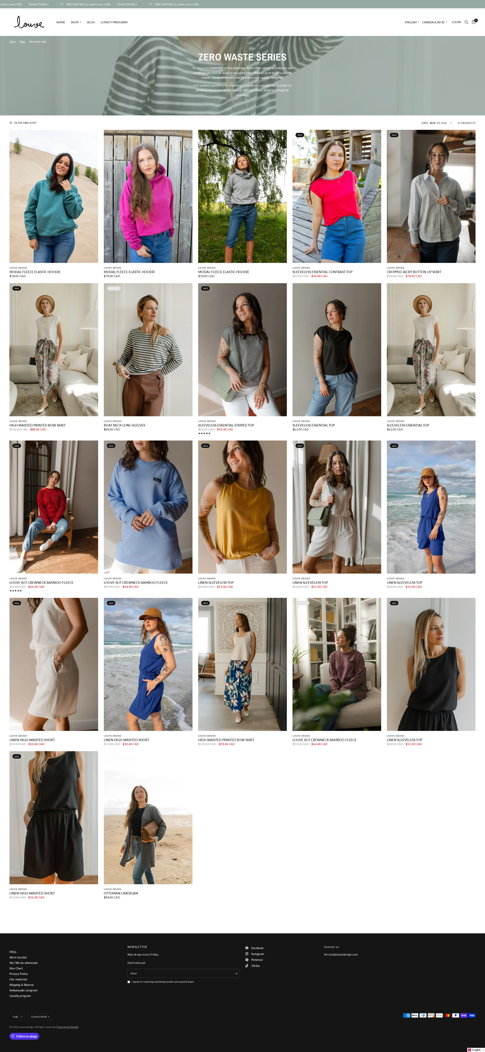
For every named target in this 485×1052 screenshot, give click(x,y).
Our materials (18, 979)
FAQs (12, 951)
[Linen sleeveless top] (242, 507)
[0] (473, 22)
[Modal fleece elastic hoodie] (53, 196)
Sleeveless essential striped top (226, 425)
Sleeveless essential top (314, 425)
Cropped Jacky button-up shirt (414, 272)
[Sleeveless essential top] (337, 349)
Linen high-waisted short (32, 740)
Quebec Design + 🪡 (92, 4)
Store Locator (18, 957)
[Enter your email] (236, 973)
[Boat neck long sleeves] (148, 349)
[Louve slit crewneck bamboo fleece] (53, 507)
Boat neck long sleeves (124, 425)
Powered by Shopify (67, 1026)
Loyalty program (114, 22)
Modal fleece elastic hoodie (35, 272)
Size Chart (16, 968)
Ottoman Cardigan (121, 893)
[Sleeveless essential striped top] (242, 349)
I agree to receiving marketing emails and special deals (162, 981)
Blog (91, 22)
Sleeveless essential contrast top (322, 272)
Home (60, 22)
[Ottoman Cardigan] (148, 817)
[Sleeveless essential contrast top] (337, 196)
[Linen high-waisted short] (53, 664)
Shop (75, 22)
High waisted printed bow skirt (37, 425)
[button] (476, 1050)
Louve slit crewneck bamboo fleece (41, 582)
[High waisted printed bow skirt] (53, 349)
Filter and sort (25, 123)
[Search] (466, 22)
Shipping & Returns (21, 984)
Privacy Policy (18, 973)
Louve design (18, 268)
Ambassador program (23, 990)
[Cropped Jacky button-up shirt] (431, 196)
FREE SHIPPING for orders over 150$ (51, 4)
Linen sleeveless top (216, 582)
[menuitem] (61, 22)
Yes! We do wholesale (23, 962)
